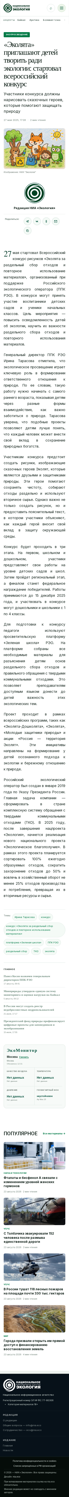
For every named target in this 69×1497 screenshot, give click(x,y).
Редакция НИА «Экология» (34, 208)
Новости (8, 1450)
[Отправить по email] (56, 221)
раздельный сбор (16, 951)
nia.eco (16, 1476)
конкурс (46, 917)
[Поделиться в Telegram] (27, 221)
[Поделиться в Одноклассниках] (46, 221)
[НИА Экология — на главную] (16, 8)
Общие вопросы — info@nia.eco (22, 1425)
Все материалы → (54, 1133)
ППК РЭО (53, 942)
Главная (8, 1445)
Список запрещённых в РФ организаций (34, 1466)
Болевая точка (51, 20)
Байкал (21, 20)
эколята (49, 951)
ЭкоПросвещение (17, 34)
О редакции (10, 1420)
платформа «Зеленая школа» (23, 942)
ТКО (35, 951)
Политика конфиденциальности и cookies (34, 1461)
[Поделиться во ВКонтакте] (37, 221)
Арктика (34, 20)
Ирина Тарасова (25, 917)
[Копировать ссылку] (27, 230)
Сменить (24, 1057)
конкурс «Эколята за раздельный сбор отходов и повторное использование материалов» (29, 930)
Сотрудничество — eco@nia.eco (22, 1430)
